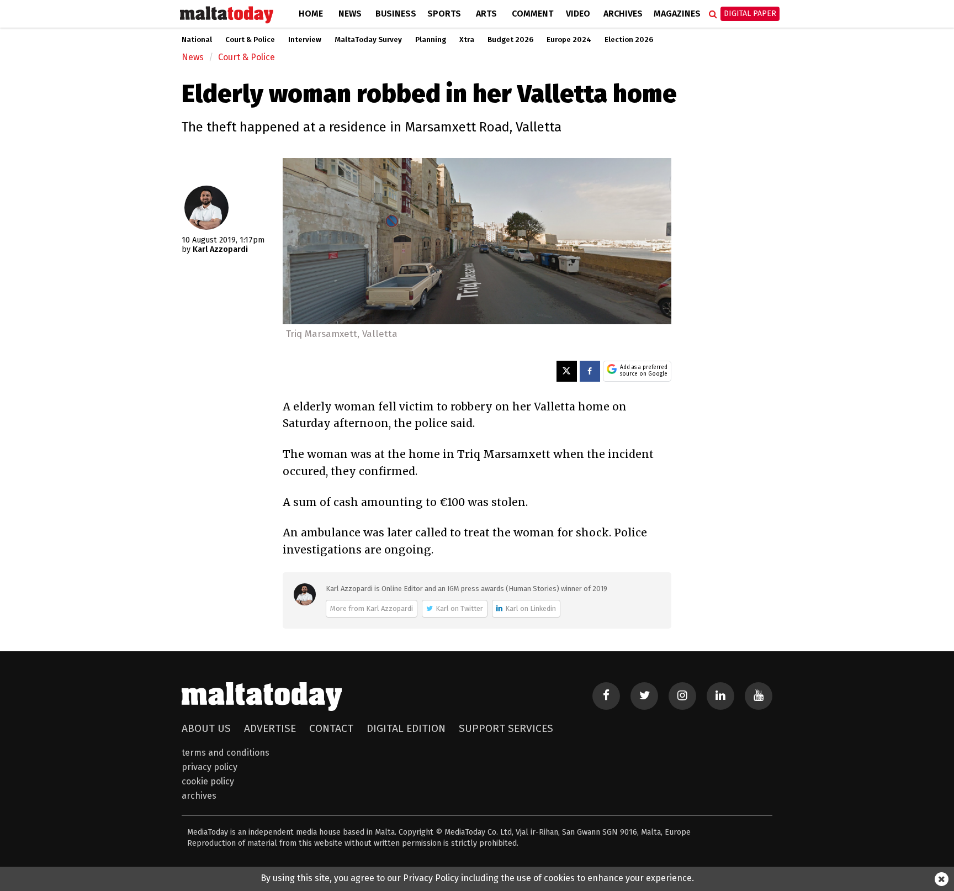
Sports (444, 13)
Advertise (270, 728)
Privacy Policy (209, 767)
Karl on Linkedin (530, 608)
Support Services (506, 728)
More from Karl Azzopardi (371, 608)
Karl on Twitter (459, 608)
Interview (304, 39)
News (350, 13)
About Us (206, 728)
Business (395, 13)
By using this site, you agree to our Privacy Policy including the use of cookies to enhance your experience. (477, 878)
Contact (331, 728)
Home (311, 13)
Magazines (677, 13)
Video (578, 13)
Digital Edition (406, 728)
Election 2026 (629, 39)
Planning (430, 39)
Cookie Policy (208, 781)
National (197, 39)
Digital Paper (750, 13)
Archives (623, 13)
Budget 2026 (510, 39)
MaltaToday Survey (368, 39)
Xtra (466, 39)
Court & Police (250, 39)
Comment (532, 13)
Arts (486, 13)
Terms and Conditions (225, 752)
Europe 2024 (569, 39)
